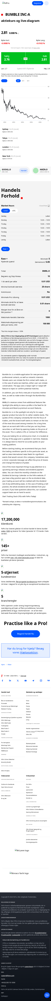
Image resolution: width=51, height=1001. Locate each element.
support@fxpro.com (7, 976)
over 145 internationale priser (22, 557)
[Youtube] (25, 680)
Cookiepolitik (16, 935)
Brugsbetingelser (40, 933)
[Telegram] (33, 680)
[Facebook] (2, 680)
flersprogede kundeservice (26, 581)
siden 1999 (5, 531)
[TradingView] (48, 680)
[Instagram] (41, 680)
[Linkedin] (10, 680)
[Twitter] (18, 680)
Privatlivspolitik (6, 935)
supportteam (29, 967)
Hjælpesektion (29, 652)
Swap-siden (36, 48)
